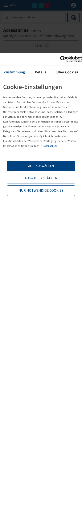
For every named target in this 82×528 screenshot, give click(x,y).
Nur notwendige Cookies (41, 190)
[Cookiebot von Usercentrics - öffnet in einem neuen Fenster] (63, 59)
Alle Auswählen (41, 166)
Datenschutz (50, 146)
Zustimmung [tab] (14, 72)
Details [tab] (40, 72)
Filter (40, 45)
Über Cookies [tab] (67, 72)
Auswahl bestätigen (41, 178)
